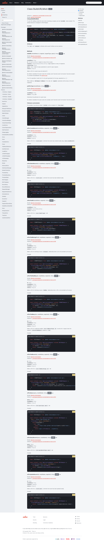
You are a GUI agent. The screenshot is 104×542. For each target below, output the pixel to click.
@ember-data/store (6, 85)
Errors (3, 137)
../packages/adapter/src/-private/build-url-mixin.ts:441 (44, 318)
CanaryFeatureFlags (6, 122)
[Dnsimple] (78, 539)
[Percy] (73, 539)
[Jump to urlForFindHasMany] (59, 276)
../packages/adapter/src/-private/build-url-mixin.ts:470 (44, 280)
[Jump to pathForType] (49, 86)
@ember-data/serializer (7, 72)
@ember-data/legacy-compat (7, 61)
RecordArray (5, 184)
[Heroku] (63, 539)
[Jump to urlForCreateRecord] (58, 128)
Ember (3, 12)
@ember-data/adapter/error (6, 32)
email (42, 528)
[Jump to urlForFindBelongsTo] (60, 237)
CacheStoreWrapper (6, 120)
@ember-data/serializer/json (6, 75)
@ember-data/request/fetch (6, 69)
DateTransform (5, 129)
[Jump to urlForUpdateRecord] (60, 474)
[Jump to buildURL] (64, 53)
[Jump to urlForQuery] (52, 393)
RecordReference (6, 186)
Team (34, 517)
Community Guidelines (48, 522)
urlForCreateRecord (82, 24)
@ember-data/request (7, 66)
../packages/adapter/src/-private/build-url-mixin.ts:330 (44, 358)
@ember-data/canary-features (7, 43)
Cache (3, 115)
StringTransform (5, 210)
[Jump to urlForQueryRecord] (56, 437)
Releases (17, 2)
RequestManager (6, 189)
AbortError (4, 101)
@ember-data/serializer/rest (6, 82)
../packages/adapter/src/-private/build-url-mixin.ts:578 (44, 167)
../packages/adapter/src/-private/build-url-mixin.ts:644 (44, 90)
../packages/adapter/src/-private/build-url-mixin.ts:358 (44, 204)
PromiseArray (5, 172)
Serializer (4, 196)
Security (34, 519)
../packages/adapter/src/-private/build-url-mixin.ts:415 (44, 441)
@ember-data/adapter (7, 29)
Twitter (78, 516)
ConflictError (5, 125)
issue (48, 528)
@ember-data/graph (6, 56)
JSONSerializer (5, 158)
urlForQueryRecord (82, 42)
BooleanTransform (6, 111)
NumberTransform (6, 170)
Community (28, 2)
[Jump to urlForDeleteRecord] (59, 163)
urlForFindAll (80, 29)
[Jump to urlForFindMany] (58, 314)
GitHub (78, 518)
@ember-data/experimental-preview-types (6, 52)
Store (3, 208)
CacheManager (5, 118)
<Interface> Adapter (6, 92)
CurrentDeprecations (6, 127)
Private (80, 14)
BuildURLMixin (5, 113)
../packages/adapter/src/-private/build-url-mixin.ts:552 (44, 478)
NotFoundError (5, 165)
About (34, 2)
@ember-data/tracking (7, 87)
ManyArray (4, 160)
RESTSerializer (5, 182)
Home (2, 8)
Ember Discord (68, 528)
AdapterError (5, 106)
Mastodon (79, 523)
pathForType (44, 75)
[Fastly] (68, 539)
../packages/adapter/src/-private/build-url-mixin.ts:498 (44, 241)
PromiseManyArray (6, 175)
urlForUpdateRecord (82, 44)
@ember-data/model (6, 64)
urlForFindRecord (82, 37)
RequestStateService (6, 191)
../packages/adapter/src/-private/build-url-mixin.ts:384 (44, 397)
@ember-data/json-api (7, 58)
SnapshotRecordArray (7, 203)
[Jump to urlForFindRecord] (58, 354)
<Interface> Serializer (7, 99)
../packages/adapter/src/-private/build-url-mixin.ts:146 (44, 57)
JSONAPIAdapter (6, 153)
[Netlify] (57, 539)
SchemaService (5, 194)
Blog (22, 2)
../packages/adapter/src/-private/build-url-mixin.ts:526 (44, 132)
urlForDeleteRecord (82, 27)
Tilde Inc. (34, 531)
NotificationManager (6, 168)
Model (3, 163)
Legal (44, 519)
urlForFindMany (81, 35)
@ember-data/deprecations (6, 48)
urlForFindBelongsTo (82, 31)
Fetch (3, 139)
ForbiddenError (5, 141)
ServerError (4, 198)
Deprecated (81, 15)
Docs (10, 2)
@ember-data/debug (6, 45)
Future (3, 144)
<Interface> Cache (6, 94)
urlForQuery (80, 40)
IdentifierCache (5, 149)
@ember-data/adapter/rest (6, 39)
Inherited (81, 10)
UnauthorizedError (6, 217)
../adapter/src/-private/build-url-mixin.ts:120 (41, 15)
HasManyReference (6, 146)
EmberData (4, 14)
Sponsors (45, 517)
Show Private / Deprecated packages (6, 23)
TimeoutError (5, 213)
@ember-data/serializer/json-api (7, 79)
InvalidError (4, 151)
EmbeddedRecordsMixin (7, 134)
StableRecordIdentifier (7, 205)
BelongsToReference (6, 108)
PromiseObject (5, 177)
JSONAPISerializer (6, 156)
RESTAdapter (5, 179)
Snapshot (4, 201)
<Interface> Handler (6, 96)
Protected (81, 12)
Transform (4, 215)
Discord (78, 521)
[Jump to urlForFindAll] (54, 200)
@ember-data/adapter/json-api (7, 36)
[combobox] (7, 20)
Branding (35, 522)
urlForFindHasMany (82, 33)
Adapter (4, 103)
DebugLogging (5, 132)
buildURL (80, 20)
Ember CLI (4, 17)
